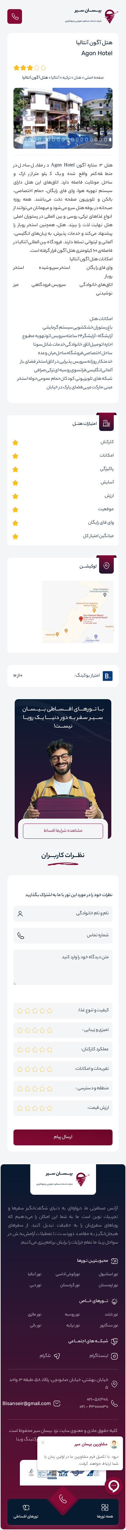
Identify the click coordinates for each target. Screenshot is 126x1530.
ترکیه (66, 78)
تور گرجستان (70, 1286)
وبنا (19, 1439)
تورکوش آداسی (68, 1275)
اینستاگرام (99, 1356)
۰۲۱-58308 (97, 1400)
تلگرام (45, 1356)
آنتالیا (55, 78)
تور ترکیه (73, 1326)
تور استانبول (108, 1275)
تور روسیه (72, 1315)
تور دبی (35, 1286)
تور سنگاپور (109, 1326)
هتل (77, 78)
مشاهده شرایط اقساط (63, 831)
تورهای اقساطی (25, 1517)
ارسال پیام (63, 1137)
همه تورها (105, 1517)
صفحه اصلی (94, 78)
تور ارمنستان (108, 1286)
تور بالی (35, 1326)
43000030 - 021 (94, 1407)
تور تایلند (111, 1315)
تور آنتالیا (34, 1275)
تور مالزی (34, 1315)
